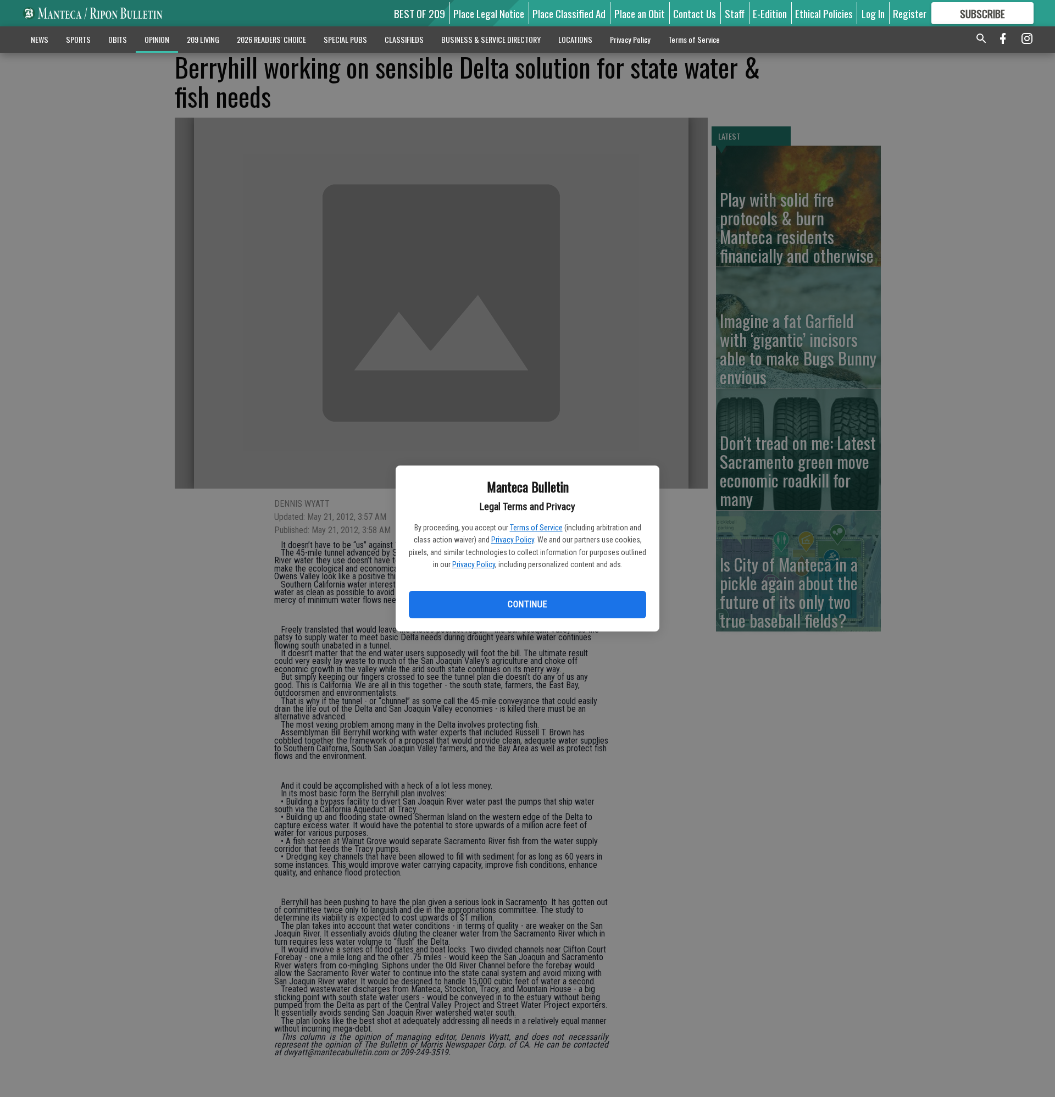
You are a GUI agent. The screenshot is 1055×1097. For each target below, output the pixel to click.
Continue (527, 604)
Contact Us (694, 13)
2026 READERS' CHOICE (271, 39)
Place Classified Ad (569, 13)
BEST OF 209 (419, 13)
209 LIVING (203, 39)
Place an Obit (639, 13)
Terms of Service (536, 527)
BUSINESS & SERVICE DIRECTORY (491, 39)
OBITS (117, 39)
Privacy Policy (512, 539)
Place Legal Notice (488, 13)
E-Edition (770, 13)
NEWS (39, 39)
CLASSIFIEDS (404, 39)
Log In (873, 13)
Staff (735, 13)
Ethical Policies (824, 13)
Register (909, 13)
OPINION (157, 39)
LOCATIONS (575, 39)
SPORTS (78, 39)
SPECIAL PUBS (345, 39)
